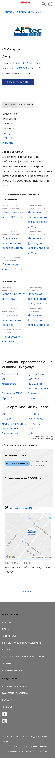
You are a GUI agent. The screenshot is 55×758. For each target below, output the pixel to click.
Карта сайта (43, 751)
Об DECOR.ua (14, 746)
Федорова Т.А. (11, 383)
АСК (5, 414)
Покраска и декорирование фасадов (12, 320)
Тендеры (7, 707)
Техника (7, 663)
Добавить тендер (12, 670)
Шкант (6, 418)
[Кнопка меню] (4, 4)
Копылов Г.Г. (35, 379)
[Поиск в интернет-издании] (43, 3)
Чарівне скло (10, 433)
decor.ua (27, 592)
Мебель (6, 622)
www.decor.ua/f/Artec (23, 508)
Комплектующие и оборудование (21, 643)
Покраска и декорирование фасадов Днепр (12, 243)
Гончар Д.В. (35, 398)
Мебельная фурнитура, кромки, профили (39, 320)
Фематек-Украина (14, 423)
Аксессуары (9, 636)
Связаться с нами (29, 746)
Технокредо (35, 418)
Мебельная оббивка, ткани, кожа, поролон (38, 299)
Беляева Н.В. (10, 428)
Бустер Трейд (37, 374)
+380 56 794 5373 (26, 63)
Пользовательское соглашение (21, 751)
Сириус (7, 133)
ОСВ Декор (35, 414)
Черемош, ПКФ (12, 393)
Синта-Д (33, 428)
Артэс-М (7, 398)
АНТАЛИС (34, 423)
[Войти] (50, 3)
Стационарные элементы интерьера (23, 656)
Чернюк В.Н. (10, 374)
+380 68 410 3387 (27, 68)
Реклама (7, 700)
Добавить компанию (14, 686)
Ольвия (32, 393)
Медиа (6, 629)
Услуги (6, 650)
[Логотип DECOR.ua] (25, 2)
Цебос (32, 433)
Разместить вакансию (15, 693)
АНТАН (7, 379)
